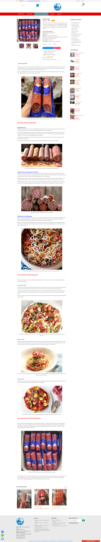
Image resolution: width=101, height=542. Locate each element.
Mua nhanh (57, 47)
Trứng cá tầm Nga (78, 101)
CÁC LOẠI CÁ (74, 32)
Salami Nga (54, 521)
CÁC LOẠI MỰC (74, 38)
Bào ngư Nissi (77, 95)
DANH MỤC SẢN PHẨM (41, 14)
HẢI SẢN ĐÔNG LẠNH (75, 35)
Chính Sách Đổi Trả (53, 541)
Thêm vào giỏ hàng (48, 47)
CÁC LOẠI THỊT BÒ (75, 31)
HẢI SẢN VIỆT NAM (75, 24)
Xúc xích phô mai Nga (56, 506)
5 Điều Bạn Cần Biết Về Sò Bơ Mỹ (41, 527)
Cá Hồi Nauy (77, 59)
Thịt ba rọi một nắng (56, 524)
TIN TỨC (52, 14)
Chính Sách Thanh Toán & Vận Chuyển (65, 541)
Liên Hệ (38, 541)
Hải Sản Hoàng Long (45, 541)
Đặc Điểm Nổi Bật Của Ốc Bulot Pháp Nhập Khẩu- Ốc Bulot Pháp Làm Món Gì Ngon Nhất (42, 530)
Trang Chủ (30, 541)
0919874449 (22, 529)
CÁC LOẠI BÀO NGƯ (75, 39)
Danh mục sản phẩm (26, 16)
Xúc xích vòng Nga (38, 506)
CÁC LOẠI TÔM (74, 28)
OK (83, 520)
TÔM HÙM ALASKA (75, 25)
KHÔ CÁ (72, 43)
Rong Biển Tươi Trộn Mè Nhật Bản (58, 523)
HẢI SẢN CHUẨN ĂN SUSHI (76, 34)
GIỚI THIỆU (30, 14)
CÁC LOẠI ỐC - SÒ (75, 36)
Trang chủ (18, 16)
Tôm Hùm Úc (77, 108)
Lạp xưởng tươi (78, 88)
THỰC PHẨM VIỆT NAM (75, 41)
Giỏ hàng (82, 5)
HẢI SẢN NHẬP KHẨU (75, 22)
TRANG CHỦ (21, 14)
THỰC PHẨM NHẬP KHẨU (76, 42)
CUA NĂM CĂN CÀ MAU (75, 45)
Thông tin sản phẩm (22, 63)
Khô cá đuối (77, 66)
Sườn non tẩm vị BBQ (56, 520)
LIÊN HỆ (59, 14)
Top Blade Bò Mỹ (78, 73)
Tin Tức (34, 541)
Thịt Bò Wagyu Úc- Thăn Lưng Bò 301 (59, 525)
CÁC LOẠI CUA (74, 29)
